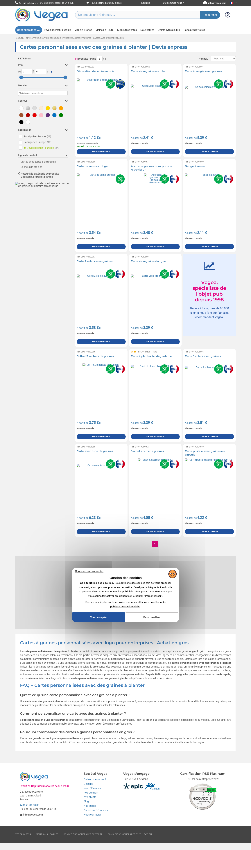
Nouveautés (147, 29)
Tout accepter (98, 617)
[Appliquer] (51, 72)
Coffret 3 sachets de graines (95, 356)
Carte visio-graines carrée (148, 71)
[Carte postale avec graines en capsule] (209, 482)
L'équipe (145, 2)
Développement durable (57, 29)
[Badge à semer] (209, 197)
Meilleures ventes (127, 29)
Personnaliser (152, 617)
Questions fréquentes (96, 810)
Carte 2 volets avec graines (94, 261)
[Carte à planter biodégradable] (155, 387)
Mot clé (22, 85)
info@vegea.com (217, 3)
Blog (86, 801)
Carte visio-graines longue (148, 261)
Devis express (101, 151)
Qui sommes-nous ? (173, 2)
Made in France (83, 29)
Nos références (92, 788)
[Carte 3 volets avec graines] (209, 387)
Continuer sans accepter (89, 571)
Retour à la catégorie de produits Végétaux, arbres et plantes (40, 175)
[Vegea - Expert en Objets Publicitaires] (41, 21)
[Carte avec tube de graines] (101, 482)
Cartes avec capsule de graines (38, 161)
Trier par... (203, 58)
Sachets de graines (31, 166)
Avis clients (90, 797)
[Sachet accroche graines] (155, 482)
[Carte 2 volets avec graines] (101, 292)
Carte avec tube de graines (95, 451)
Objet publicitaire (26, 29)
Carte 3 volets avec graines (203, 356)
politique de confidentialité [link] (125, 606)
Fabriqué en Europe (37, 142)
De (19, 71)
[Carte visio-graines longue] (155, 292)
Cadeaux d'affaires (194, 29)
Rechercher (210, 14)
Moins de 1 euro (105, 29)
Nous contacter (92, 814)
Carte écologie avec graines (203, 71)
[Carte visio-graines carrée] (155, 102)
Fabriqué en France (37, 136)
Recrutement (91, 792)
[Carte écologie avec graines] (209, 102)
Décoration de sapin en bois (95, 71)
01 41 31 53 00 (30, 805)
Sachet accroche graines (147, 451)
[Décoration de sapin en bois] (101, 102)
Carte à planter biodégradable (151, 356)
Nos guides (90, 805)
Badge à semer (195, 166)
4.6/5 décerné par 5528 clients (106, 2)
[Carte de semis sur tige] (101, 197)
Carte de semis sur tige (92, 166)
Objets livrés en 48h (169, 29)
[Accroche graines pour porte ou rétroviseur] (155, 197)
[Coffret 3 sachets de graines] (101, 387)
